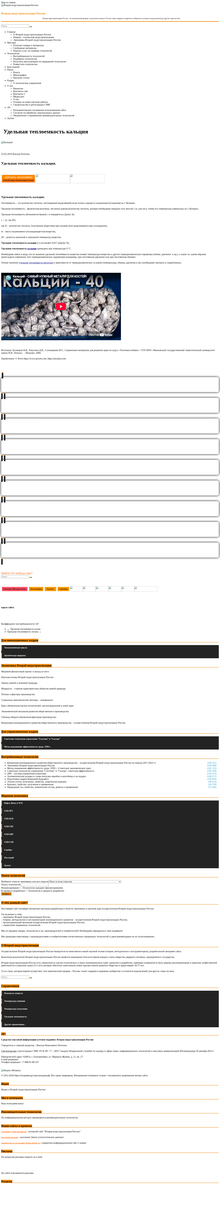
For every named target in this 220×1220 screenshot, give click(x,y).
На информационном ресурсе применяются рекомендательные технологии (39, 1117)
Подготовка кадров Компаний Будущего (28, 779)
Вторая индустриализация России (23, 13)
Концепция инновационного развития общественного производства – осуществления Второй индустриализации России (63, 723)
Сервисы (6, 1215)
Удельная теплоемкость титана (24, 631)
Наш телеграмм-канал (12, 1103)
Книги (16, 72)
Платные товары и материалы (28, 45)
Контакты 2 (19, 94)
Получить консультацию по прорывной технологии (39, 61)
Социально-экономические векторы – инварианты (27, 700)
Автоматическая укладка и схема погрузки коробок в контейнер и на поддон (46, 776)
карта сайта (7, 607)
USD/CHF (8, 826)
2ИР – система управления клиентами (26, 773)
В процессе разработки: (13, 891)
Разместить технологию (25, 64)
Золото (7, 865)
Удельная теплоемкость (15, 1017)
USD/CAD (8, 842)
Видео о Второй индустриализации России (23, 1089)
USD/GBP (8, 834)
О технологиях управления (27, 83)
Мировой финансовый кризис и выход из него (25, 671)
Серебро (8, 850)
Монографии (19, 75)
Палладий (9, 858)
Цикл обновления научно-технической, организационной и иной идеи (37, 705)
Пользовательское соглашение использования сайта (39, 110)
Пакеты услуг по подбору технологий (32, 50)
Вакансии (18, 88)
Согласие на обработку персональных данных (36, 113)
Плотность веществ (13, 993)
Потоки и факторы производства (18, 694)
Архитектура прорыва (15, 655)
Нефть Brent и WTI (13, 803)
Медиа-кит (18, 96)
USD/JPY (8, 811)
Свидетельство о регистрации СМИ (31, 104)
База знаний (13, 67)
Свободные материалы (25, 48)
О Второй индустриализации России (32, 34)
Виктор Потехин (21, 154)
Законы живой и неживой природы (19, 683)
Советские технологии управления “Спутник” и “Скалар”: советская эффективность (50, 771)
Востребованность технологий (29, 56)
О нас (10, 86)
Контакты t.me (20, 91)
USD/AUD (8, 819)
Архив (10, 118)
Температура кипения (14, 1001)
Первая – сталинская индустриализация (33, 37)
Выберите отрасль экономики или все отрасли (25, 881)
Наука (10, 69)
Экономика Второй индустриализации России (37, 40)
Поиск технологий (11, 884)
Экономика (7, 1187)
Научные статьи (21, 77)
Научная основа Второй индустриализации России (27, 677)
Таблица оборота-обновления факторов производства (28, 717)
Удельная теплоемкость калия (23, 629)
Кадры (10, 80)
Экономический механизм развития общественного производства (35, 711)
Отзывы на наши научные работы (30, 102)
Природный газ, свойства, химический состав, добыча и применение (42, 787)
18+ (9, 107)
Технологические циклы (15, 648)
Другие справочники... (15, 1024)
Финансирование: (10, 888)
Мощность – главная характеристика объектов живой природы (33, 688)
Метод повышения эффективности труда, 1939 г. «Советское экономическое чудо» (49, 768)
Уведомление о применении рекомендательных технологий (43, 115)
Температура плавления (15, 1009)
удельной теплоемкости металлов (36, 262)
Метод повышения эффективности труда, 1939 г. (27, 747)
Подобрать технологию (25, 59)
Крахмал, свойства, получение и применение (30, 784)
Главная (11, 32)
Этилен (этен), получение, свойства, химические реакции (36, 781)
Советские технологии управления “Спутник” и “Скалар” (32, 739)
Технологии (13, 53)
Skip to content (8, 2)
